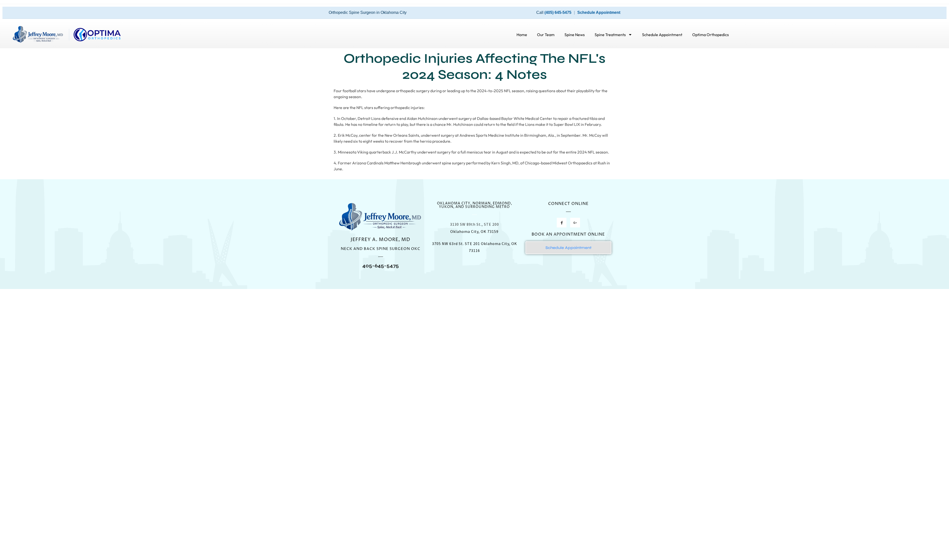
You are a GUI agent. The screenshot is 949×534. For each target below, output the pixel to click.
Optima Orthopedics (710, 34)
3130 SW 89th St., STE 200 (474, 224)
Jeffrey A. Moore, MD (380, 239)
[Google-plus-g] (575, 222)
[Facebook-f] (561, 222)
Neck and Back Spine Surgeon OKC (380, 248)
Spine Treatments (610, 34)
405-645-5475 (380, 266)
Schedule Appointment (598, 12)
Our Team (546, 34)
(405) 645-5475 (557, 12)
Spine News (574, 34)
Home (522, 34)
